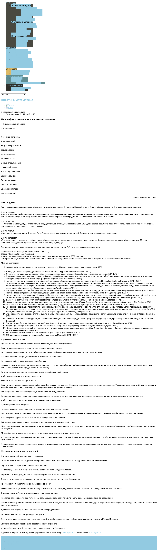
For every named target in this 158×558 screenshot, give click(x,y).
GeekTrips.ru (67, 532)
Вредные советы (14, 537)
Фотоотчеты (11, 539)
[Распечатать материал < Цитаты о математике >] (10, 105)
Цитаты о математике (17, 100)
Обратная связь (13, 544)
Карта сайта (11, 546)
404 (7, 548)
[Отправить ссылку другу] (9, 107)
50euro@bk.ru (95, 532)
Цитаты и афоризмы (15, 541)
